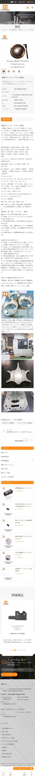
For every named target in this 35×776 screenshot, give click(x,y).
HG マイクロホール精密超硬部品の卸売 (23, 521)
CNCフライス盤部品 (8, 423)
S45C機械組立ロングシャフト (23, 488)
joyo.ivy (26, 700)
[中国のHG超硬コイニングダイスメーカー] (8, 558)
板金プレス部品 (5, 473)
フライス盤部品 (18, 420)
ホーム (6, 30)
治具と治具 (4, 469)
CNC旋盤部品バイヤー (8, 728)
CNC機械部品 (13, 30)
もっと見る (18, 491)
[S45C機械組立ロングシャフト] (8, 493)
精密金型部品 (5, 457)
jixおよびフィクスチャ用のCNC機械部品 (17, 633)
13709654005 (7, 699)
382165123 (25, 697)
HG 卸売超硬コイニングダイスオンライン (23, 538)
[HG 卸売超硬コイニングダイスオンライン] (8, 541)
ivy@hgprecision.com (9, 704)
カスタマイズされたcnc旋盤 (9, 741)
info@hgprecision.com (9, 717)
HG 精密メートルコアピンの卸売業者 (23, 570)
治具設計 (4, 751)
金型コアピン (5, 453)
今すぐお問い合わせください (22, 768)
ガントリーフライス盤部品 (24, 423)
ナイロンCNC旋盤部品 (8, 744)
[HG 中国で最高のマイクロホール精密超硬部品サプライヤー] (8, 509)
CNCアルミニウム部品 (8, 738)
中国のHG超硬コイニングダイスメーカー (23, 554)
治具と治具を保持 (7, 754)
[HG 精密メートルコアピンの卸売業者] (8, 574)
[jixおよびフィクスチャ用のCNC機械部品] (17, 615)
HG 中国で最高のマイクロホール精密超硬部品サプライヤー (23, 505)
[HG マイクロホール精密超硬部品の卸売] (8, 525)
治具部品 (4, 747)
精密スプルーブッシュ (7, 465)
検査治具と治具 (6, 757)
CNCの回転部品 (6, 735)
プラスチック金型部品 (7, 477)
